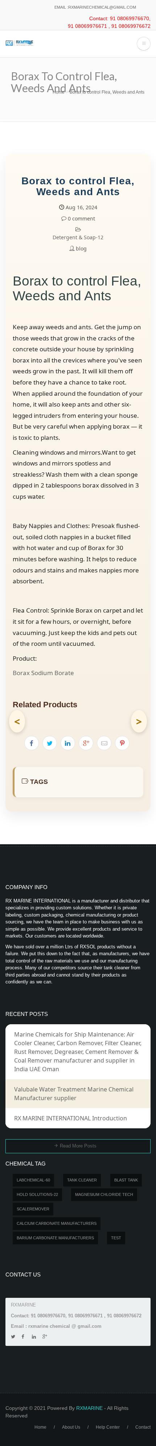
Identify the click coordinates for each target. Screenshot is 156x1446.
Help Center (108, 1427)
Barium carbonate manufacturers (55, 1238)
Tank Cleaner (82, 1180)
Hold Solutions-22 (37, 1194)
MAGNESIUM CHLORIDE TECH (104, 1194)
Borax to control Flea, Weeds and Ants (107, 92)
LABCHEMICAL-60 (33, 1180)
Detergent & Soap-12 (78, 237)
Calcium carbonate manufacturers (57, 1223)
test (116, 1238)
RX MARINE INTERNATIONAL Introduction (70, 1118)
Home (59, 92)
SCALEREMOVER (33, 1209)
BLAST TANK (126, 1180)
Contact (143, 1427)
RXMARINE (89, 1408)
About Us (71, 1427)
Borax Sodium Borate (43, 673)
